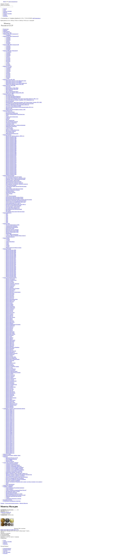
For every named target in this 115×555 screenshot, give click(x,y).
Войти (4, 1)
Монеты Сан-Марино (11, 368)
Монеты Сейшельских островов (13, 372)
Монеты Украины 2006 (11, 150)
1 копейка (8, 37)
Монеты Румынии (10, 365)
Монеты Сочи (9, 108)
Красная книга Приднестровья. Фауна (14, 197)
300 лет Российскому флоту (12, 91)
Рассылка (5, 553)
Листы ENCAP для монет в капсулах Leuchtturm (17, 477)
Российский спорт (10, 95)
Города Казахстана (10, 120)
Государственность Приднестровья (14, 176)
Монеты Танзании (10, 383)
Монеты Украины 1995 (11, 137)
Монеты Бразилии (10, 296)
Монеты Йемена (9, 323)
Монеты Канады (9, 326)
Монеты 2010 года (10, 435)
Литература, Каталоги (8, 485)
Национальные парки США (12, 230)
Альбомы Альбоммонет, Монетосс (14, 466)
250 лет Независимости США (12, 224)
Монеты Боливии (10, 295)
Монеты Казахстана (7, 110)
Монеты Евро (6, 238)
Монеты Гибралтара (10, 307)
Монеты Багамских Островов (12, 288)
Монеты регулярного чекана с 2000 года (15, 135)
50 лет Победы (9, 90)
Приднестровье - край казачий (13, 206)
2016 (7, 217)
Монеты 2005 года (10, 429)
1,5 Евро (8, 240)
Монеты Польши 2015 (11, 263)
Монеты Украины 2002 (11, 145)
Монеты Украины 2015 (11, 161)
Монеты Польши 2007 (11, 253)
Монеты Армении (10, 286)
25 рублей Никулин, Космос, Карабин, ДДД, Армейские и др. (20, 99)
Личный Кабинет (7, 548)
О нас (4, 10)
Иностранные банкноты (11, 459)
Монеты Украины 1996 (11, 138)
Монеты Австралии (10, 278)
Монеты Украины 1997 (11, 139)
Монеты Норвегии (10, 354)
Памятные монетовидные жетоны (13, 496)
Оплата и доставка (7, 11)
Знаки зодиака (9, 193)
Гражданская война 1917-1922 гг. (13, 203)
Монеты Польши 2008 (11, 254)
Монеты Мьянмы (10, 346)
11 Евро (7, 246)
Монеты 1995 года (10, 425)
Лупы (7, 483)
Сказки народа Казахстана (12, 116)
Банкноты (5, 456)
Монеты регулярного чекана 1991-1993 (15, 92)
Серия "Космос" (9, 489)
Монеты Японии (10, 407)
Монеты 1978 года (10, 420)
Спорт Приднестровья (11, 196)
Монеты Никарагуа (10, 352)
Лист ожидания (6, 552)
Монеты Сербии (9, 373)
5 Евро (7, 244)
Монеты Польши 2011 (11, 258)
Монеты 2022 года (10, 448)
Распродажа (6, 29)
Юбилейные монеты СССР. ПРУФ (14, 81)
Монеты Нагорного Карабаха (12, 347)
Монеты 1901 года (10, 414)
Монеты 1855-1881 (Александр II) (11, 36)
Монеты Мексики (10, 343)
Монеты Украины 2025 (11, 173)
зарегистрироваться (12, 1)
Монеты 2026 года (10, 453)
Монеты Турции (9, 385)
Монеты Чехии (9, 396)
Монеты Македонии (10, 340)
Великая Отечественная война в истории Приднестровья (19, 199)
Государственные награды (12, 121)
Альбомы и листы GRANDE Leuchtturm (15, 469)
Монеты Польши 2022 (11, 271)
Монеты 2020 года (10, 445)
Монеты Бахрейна (10, 290)
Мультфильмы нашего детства (13, 491)
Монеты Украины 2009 (11, 154)
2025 (7, 222)
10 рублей (8, 65)
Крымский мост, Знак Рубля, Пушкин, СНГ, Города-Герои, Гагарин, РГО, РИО (24, 102)
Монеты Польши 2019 (11, 268)
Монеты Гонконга (10, 308)
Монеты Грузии (9, 311)
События (8, 117)
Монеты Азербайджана (11, 280)
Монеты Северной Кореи (11, 371)
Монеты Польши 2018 (11, 266)
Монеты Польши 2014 (11, 262)
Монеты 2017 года (10, 442)
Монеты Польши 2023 (11, 272)
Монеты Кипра (9, 330)
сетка (12, 514)
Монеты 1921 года (10, 418)
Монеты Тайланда (10, 382)
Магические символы (11, 131)
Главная (5, 8)
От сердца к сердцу (10, 111)
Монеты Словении (10, 376)
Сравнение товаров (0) (6, 512)
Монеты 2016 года (10, 441)
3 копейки (8, 39)
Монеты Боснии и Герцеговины (13, 292)
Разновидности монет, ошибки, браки (11, 455)
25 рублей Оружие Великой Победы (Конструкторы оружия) (20, 103)
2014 (7, 215)
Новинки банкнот (10, 461)
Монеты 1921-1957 (7, 66)
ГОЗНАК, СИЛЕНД (7, 486)
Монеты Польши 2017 (11, 265)
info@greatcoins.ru (36, 18)
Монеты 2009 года (10, 433)
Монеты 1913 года (10, 417)
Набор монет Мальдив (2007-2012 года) (10, 529)
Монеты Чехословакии (11, 397)
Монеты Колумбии (10, 332)
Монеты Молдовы (10, 344)
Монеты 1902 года (10, 415)
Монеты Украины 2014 (11, 160)
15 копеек (8, 43)
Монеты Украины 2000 (11, 143)
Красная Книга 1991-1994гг (12, 87)
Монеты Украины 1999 (11, 142)
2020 (7, 218)
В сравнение (3, 535)
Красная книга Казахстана (12, 113)
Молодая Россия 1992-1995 (12, 89)
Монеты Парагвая (10, 360)
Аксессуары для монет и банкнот (10, 462)
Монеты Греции (9, 310)
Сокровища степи (10, 123)
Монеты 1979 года (10, 421)
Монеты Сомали (9, 377)
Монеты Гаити (9, 302)
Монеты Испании (10, 320)
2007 (7, 214)
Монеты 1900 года (10, 413)
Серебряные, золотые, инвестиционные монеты (14, 408)
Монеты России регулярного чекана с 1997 (15, 109)
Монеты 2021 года (10, 447)
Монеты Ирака (9, 318)
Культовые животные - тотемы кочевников (15, 125)
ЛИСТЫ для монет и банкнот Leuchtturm (15, 475)
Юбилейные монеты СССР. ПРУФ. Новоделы (16, 83)
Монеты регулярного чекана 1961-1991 (15, 84)
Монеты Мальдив (10, 342)
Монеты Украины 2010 (11, 155)
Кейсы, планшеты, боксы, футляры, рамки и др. (17, 473)
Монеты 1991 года (10, 424)
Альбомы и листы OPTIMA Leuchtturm (14, 467)
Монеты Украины (7, 134)
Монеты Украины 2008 (11, 152)
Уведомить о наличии (5, 533)
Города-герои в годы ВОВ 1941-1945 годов (15, 202)
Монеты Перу (9, 361)
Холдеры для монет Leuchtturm (13, 480)
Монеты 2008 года (10, 432)
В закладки (3, 534)
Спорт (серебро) (9, 128)
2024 (7, 221)
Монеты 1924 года (10, 419)
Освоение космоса (10, 191)
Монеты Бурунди (10, 298)
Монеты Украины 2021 (11, 168)
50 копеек (8, 61)
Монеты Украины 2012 (11, 157)
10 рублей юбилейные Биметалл (13, 97)
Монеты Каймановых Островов (13, 324)
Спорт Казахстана (10, 132)
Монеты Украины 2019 (11, 166)
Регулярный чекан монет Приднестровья (15, 211)
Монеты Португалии (10, 362)
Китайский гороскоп (10, 192)
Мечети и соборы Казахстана (12, 129)
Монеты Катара (9, 328)
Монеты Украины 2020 (11, 167)
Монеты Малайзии (10, 341)
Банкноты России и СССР (12, 457)
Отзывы (5, 14)
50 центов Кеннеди (10, 236)
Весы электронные (10, 484)
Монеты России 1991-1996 (9, 85)
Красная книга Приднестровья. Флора (14, 198)
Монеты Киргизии (10, 331)
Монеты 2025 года (10, 451)
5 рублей (8, 63)
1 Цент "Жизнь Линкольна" (12, 234)
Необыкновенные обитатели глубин (14, 493)
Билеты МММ (9, 460)
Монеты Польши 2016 (11, 264)
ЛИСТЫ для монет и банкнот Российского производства (19, 474)
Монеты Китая (9, 329)
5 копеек (8, 41)
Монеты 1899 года (10, 412)
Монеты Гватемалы (10, 306)
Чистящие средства (7, 499)
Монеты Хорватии (10, 395)
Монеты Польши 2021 (11, 270)
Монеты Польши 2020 (11, 269)
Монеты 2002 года (10, 427)
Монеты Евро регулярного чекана (13, 247)
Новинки (5, 30)
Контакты (5, 16)
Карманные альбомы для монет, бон (14, 472)
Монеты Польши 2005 (11, 251)
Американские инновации (12, 227)
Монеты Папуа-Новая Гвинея (12, 359)
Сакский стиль (9, 127)
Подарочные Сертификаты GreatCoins (11, 501)
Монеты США (6, 223)
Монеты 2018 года (10, 443)
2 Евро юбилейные (10, 241)
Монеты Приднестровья (8, 175)
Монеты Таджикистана (11, 380)
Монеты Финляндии (10, 392)
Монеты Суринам (10, 379)
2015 (7, 216)
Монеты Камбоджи (10, 325)
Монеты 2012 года (10, 437)
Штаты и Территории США (12, 232)
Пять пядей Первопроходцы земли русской (15, 495)
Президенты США (10, 228)
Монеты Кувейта (10, 335)
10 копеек (8, 42)
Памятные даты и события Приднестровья (15, 179)
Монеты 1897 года (10, 409)
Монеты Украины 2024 (11, 172)
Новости (5, 12)
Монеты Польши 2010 (11, 257)
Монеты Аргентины (10, 284)
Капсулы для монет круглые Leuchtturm (15, 478)
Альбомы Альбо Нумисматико (13, 465)
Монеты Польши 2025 (11, 275)
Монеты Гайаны (9, 304)
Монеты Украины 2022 (11, 169)
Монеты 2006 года (10, 430)
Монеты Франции (10, 394)
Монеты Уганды (9, 388)
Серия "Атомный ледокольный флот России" (16, 490)
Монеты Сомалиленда (11, 378)
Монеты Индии (9, 316)
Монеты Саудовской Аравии (12, 366)
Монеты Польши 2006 (11, 252)
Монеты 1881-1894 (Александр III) (11, 44)
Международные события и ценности (14, 182)
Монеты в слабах (7, 454)
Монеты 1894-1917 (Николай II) (10, 50)
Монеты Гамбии (9, 305)
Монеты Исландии (10, 322)
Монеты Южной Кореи (11, 404)
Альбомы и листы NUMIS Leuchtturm (14, 468)
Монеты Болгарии (10, 294)
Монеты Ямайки (9, 406)
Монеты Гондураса (10, 312)
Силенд (7, 497)
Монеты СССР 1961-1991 (9, 79)
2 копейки (8, 35)
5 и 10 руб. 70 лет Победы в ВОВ (13, 105)
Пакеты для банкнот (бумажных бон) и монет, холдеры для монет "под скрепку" (24, 481)
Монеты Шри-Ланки (10, 400)
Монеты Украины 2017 (11, 163)
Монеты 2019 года (10, 444)
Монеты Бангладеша (10, 289)
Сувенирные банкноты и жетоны (13, 498)
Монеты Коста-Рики (10, 334)
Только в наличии (6, 513)
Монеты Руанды (9, 364)
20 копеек (8, 60)
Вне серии (8, 210)
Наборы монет (6, 31)
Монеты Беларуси (7, 212)
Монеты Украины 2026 (11, 174)
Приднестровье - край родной (12, 180)
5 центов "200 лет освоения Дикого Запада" (16, 235)
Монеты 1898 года (10, 410)
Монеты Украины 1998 (11, 140)
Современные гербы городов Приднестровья (16, 186)
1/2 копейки (8, 51)
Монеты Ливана (9, 337)
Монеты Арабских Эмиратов (12, 283)
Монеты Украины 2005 (11, 149)
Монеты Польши (7, 248)
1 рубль (7, 62)
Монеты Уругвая (10, 389)
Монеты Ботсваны (10, 293)
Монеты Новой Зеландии (11, 353)
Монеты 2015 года (10, 439)
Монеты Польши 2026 (11, 276)
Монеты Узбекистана (11, 386)
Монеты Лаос (9, 336)
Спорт (7, 194)
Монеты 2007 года (10, 431)
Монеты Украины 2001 (11, 144)
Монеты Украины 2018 (11, 164)
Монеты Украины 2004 (11, 148)
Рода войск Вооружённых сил (13, 208)
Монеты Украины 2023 (11, 170)
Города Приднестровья (11, 185)
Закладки (5, 550)
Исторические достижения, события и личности (17, 184)
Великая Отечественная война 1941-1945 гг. (16, 204)
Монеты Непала (9, 349)
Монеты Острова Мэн (11, 356)
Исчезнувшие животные (11, 492)
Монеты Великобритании (12, 299)
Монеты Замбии (9, 314)
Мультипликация (10, 101)
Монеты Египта (9, 313)
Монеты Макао (9, 338)
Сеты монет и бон (7, 32)
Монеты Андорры (10, 282)
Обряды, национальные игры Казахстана (15, 114)
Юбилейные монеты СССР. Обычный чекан (16, 80)
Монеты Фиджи (9, 390)
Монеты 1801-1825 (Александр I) (10, 33)
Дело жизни (8, 187)
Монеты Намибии (10, 348)
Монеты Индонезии (10, 317)
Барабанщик (8, 233)
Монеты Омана (9, 355)
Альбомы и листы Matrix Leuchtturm (14, 471)
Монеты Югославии (10, 402)
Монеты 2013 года (10, 438)
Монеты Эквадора (10, 401)
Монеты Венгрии (10, 301)
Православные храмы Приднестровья (14, 188)
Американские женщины (11, 226)
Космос (7, 119)
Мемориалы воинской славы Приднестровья (16, 200)
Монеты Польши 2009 (11, 256)
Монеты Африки (10, 287)
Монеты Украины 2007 (11, 151)
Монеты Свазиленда (10, 370)
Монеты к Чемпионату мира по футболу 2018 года (17, 104)
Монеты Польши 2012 (11, 259)
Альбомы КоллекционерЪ (12, 463)
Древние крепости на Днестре (13, 190)
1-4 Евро (8, 239)
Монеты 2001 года (10, 426)
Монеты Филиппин (10, 391)
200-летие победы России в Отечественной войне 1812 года (19, 107)
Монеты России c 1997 (8, 93)
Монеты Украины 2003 (11, 146)
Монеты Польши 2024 (11, 274)
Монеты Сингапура (10, 374)
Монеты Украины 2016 (11, 162)
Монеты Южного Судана (11, 403)
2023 (7, 220)
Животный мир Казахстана (12, 133)
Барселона (8, 86)
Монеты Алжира (10, 281)
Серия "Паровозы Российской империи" (15, 487)
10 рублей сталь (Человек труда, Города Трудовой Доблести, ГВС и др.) (22, 98)
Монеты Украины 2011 (11, 156)
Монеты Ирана (9, 319)
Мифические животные (11, 126)
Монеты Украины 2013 (11, 158)
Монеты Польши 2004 (11, 250)
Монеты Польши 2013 (11, 260)
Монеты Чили (9, 398)
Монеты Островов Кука (11, 358)
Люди (7, 115)
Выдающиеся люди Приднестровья (14, 209)
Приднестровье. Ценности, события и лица (16, 178)
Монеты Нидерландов (11, 350)
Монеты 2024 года (10, 450)
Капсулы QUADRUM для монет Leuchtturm (16, 479)
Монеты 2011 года (10, 436)
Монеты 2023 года (10, 449)
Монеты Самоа (9, 367)
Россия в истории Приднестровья (13, 205)
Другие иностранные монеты (10, 277)
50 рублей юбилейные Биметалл (13, 96)
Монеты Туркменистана (11, 384)
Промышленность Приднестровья (13, 181)
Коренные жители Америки (12, 229)
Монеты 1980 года (10, 423)
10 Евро (7, 245)
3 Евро (7, 242)
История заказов (7, 549)
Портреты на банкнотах (11, 122)
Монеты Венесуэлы (10, 300)
